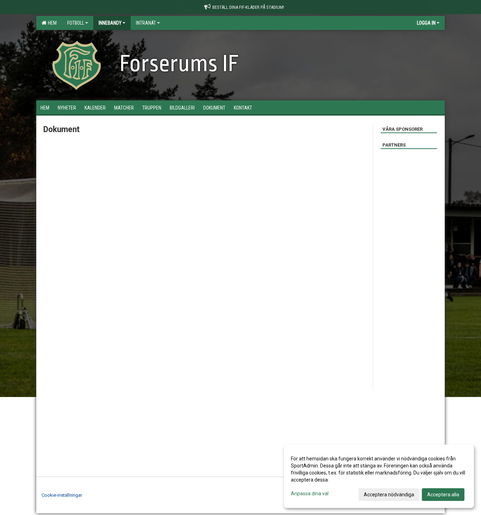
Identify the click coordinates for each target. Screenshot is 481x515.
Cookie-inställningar (62, 495)
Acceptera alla (443, 494)
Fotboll (75, 23)
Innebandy (110, 23)
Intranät (146, 23)
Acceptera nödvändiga (389, 494)
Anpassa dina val (310, 493)
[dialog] (379, 476)
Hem (51, 23)
